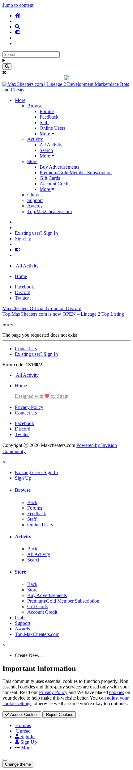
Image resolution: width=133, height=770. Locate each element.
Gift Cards (50, 178)
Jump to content (17, 5)
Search (46, 150)
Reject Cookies (59, 714)
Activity (35, 139)
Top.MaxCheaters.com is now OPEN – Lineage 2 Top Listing (63, 314)
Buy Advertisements (59, 167)
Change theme (18, 764)
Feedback (49, 117)
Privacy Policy (29, 407)
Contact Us (26, 348)
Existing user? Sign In (36, 233)
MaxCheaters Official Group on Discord (41, 308)
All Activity (51, 144)
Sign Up (23, 238)
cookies (116, 692)
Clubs (33, 194)
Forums (47, 111)
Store (32, 161)
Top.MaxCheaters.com (49, 211)
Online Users (52, 128)
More (20, 100)
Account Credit (55, 183)
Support (35, 200)
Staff (44, 122)
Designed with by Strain (41, 396)
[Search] (6, 66)
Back (32, 502)
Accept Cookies (24, 714)
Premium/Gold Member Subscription (76, 172)
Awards (34, 205)
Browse (34, 105)
